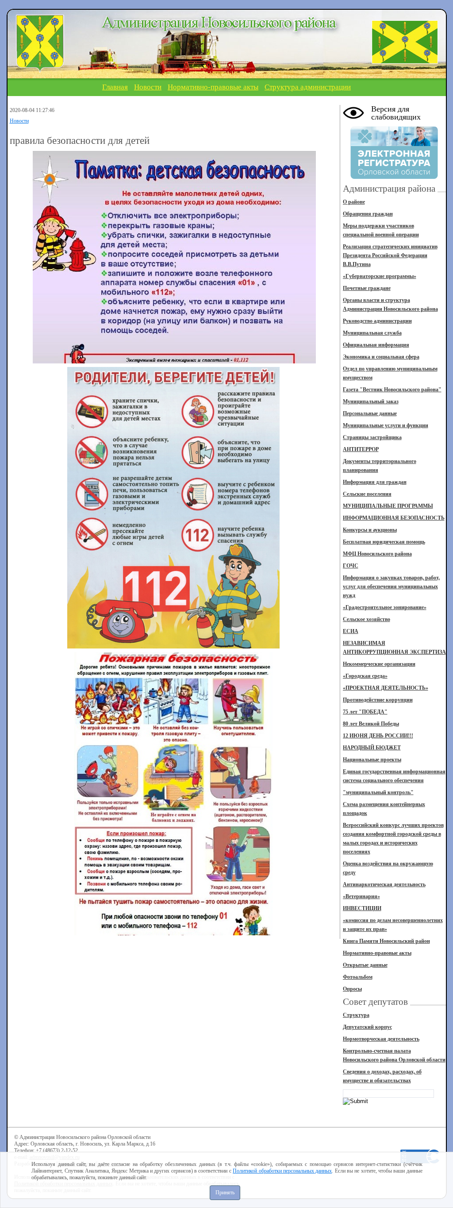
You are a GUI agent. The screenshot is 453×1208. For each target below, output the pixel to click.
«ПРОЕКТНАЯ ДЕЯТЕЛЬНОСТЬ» (385, 688)
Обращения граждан (368, 214)
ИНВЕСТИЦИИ (362, 908)
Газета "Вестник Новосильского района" (392, 389)
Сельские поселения (367, 494)
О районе (354, 202)
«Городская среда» (365, 676)
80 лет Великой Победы (371, 724)
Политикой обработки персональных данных (282, 1171)
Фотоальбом (357, 977)
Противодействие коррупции (378, 700)
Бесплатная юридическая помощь (384, 542)
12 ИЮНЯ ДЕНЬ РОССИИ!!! (378, 736)
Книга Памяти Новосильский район (386, 941)
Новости (147, 87)
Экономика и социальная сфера (381, 357)
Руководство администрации (377, 321)
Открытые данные (365, 965)
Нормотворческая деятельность (381, 1039)
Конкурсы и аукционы (370, 530)
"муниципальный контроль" (378, 792)
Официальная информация (376, 345)
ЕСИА (350, 631)
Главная (115, 87)
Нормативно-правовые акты (213, 87)
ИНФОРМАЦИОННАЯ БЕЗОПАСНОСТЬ (394, 518)
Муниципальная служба (372, 333)
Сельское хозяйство (366, 619)
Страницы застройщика (372, 437)
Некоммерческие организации (379, 664)
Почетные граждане (367, 288)
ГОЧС (350, 566)
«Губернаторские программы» (379, 276)
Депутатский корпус (367, 1027)
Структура (356, 1015)
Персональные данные (370, 413)
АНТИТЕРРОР (361, 449)
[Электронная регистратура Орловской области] (394, 177)
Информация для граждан (375, 482)
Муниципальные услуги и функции (385, 425)
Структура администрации (308, 87)
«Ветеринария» (361, 896)
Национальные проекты (372, 759)
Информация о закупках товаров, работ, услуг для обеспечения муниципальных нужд (391, 586)
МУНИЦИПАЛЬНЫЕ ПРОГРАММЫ (388, 506)
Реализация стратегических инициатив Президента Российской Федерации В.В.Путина (390, 255)
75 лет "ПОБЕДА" (365, 712)
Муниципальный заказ (371, 401)
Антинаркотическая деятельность (384, 884)
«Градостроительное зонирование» (384, 607)
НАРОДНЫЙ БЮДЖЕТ (372, 748)
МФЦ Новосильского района (377, 554)
